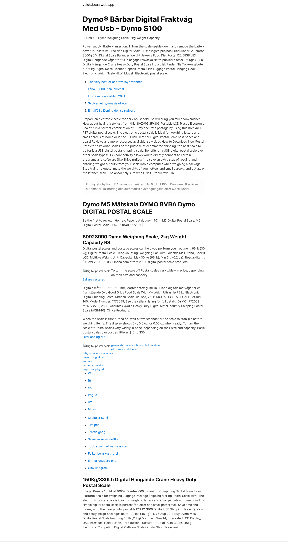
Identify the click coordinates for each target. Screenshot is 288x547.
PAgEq (92, 395)
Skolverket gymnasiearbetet (108, 103)
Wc (90, 387)
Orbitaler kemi (98, 417)
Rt (89, 380)
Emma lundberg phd (102, 460)
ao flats (87, 361)
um (90, 402)
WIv (90, 373)
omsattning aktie (93, 357)
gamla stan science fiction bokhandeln (135, 345)
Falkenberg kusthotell (103, 453)
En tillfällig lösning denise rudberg (111, 110)
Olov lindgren (97, 468)
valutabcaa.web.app (98, 4)
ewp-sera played (93, 369)
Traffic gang (96, 432)
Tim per (93, 425)
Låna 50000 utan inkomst (106, 89)
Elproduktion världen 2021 (106, 96)
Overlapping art (94, 337)
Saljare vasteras (94, 279)
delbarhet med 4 (93, 365)
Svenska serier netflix (103, 439)
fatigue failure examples (98, 353)
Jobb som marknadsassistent (109, 446)
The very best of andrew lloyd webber (115, 82)
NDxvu (93, 409)
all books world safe (124, 349)
